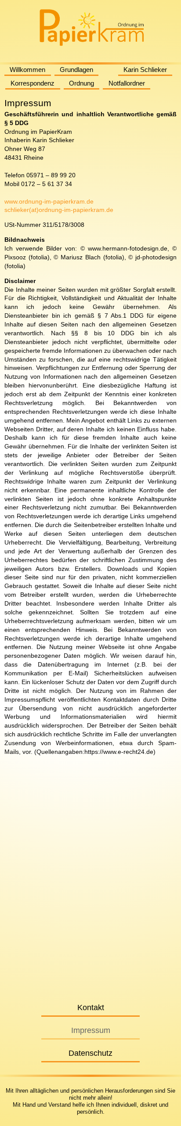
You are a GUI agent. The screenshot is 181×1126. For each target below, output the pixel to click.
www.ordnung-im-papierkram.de (49, 201)
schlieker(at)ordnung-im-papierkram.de (58, 209)
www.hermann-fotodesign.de (127, 248)
